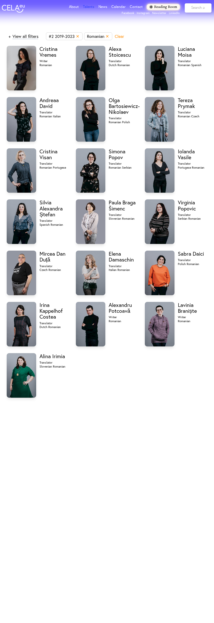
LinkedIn (174, 13)
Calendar (118, 6)
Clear (119, 36)
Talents (88, 6)
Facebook (128, 13)
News (102, 6)
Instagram (143, 13)
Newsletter (159, 13)
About (74, 6)
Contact (136, 6)
